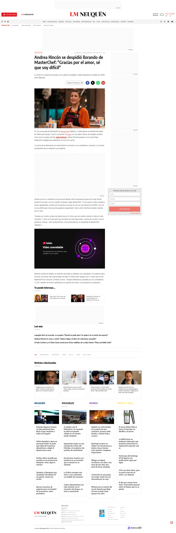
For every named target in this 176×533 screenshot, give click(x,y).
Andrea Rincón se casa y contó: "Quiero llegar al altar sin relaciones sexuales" (65, 339)
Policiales (68, 21)
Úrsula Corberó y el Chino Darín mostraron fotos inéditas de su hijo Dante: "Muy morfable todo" (72, 342)
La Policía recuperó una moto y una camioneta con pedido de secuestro (73, 474)
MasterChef (65, 131)
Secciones (122, 515)
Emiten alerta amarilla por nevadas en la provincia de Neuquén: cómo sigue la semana (46, 461)
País (94, 21)
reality (71, 354)
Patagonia (130, 21)
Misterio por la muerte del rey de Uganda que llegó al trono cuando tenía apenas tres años (101, 490)
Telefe (78, 354)
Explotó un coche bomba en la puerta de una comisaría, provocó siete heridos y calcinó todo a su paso (101, 431)
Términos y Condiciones (113, 519)
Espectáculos (105, 21)
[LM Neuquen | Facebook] (161, 21)
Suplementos (110, 517)
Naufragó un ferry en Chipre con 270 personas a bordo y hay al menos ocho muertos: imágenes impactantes (101, 447)
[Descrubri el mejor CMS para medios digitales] (135, 529)
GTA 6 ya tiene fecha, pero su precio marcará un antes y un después (129, 472)
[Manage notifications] (171, 522)
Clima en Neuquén (26, 25)
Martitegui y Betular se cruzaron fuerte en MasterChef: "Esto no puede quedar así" (93, 299)
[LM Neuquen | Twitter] (165, 21)
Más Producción (86, 21)
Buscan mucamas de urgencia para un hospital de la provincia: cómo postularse (46, 490)
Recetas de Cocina (48, 25)
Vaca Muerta (15, 25)
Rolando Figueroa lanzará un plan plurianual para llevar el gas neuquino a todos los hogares (46, 430)
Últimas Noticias (52, 21)
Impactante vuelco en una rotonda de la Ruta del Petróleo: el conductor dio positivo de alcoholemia (74, 446)
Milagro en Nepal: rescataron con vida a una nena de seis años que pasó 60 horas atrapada (101, 463)
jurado (69, 134)
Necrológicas (115, 21)
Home (44, 21)
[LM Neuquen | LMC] (27, 15)
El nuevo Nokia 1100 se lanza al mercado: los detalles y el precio (128, 429)
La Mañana (77, 52)
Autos (98, 21)
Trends (109, 515)
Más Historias (37, 25)
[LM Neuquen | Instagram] (168, 21)
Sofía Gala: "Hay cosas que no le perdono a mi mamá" (58, 297)
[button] (2, 21)
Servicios (122, 517)
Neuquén (61, 21)
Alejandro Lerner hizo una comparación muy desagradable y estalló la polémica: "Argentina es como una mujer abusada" (128, 389)
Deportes (123, 21)
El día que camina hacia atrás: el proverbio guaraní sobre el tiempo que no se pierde (129, 485)
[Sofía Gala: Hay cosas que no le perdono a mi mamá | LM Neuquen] (41, 298)
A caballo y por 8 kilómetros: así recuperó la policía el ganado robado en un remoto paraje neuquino (73, 431)
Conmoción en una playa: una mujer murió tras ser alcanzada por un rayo (101, 476)
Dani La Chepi (87, 354)
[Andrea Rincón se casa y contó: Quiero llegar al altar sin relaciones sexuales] (74, 378)
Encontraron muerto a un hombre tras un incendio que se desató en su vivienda (74, 461)
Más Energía (76, 21)
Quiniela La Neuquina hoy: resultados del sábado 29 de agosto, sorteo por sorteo (46, 475)
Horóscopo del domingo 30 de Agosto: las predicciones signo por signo (128, 459)
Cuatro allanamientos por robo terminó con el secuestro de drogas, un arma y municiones (74, 487)
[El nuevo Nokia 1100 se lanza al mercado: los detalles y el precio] (129, 417)
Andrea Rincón (87, 52)
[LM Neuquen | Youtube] (172, 21)
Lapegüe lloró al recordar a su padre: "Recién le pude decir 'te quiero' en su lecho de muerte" (71, 335)
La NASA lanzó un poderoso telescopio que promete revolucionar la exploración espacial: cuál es (129, 443)
